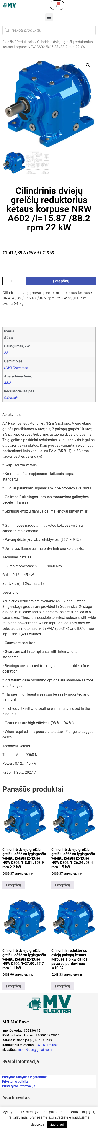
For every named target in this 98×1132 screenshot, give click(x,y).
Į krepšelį (61, 281)
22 (6, 353)
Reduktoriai (25, 42)
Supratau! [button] (57, 1124)
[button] (49, 17)
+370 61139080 (46, 1045)
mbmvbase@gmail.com (35, 1050)
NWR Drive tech (16, 368)
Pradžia (8, 42)
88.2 (7, 382)
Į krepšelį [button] (13, 885)
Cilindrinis (11, 398)
